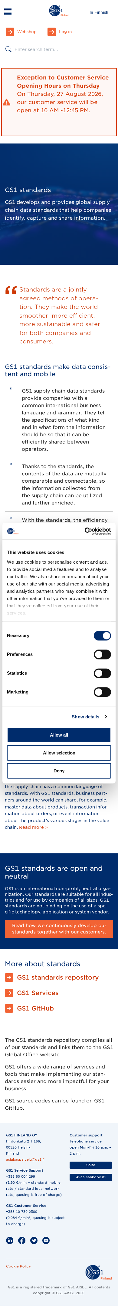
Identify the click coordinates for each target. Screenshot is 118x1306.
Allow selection (59, 752)
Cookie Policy (18, 1266)
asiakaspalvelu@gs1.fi (25, 1159)
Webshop (27, 31)
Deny (59, 770)
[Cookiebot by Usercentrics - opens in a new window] (85, 531)
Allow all (59, 734)
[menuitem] (99, 12)
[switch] (102, 654)
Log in (65, 31)
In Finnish (99, 12)
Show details (85, 716)
